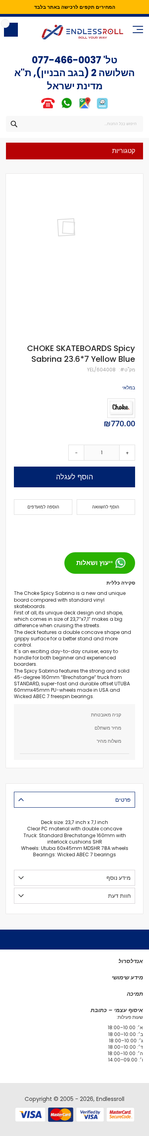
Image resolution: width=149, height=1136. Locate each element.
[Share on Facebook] (126, 530)
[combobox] (74, 124)
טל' (109, 60)
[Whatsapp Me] (66, 108)
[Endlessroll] (82, 32)
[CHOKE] (121, 408)
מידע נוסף (118, 878)
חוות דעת (119, 896)
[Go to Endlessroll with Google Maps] (84, 108)
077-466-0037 (66, 60)
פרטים (123, 800)
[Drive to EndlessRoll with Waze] (102, 108)
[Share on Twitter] (113, 530)
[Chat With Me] (57, 108)
